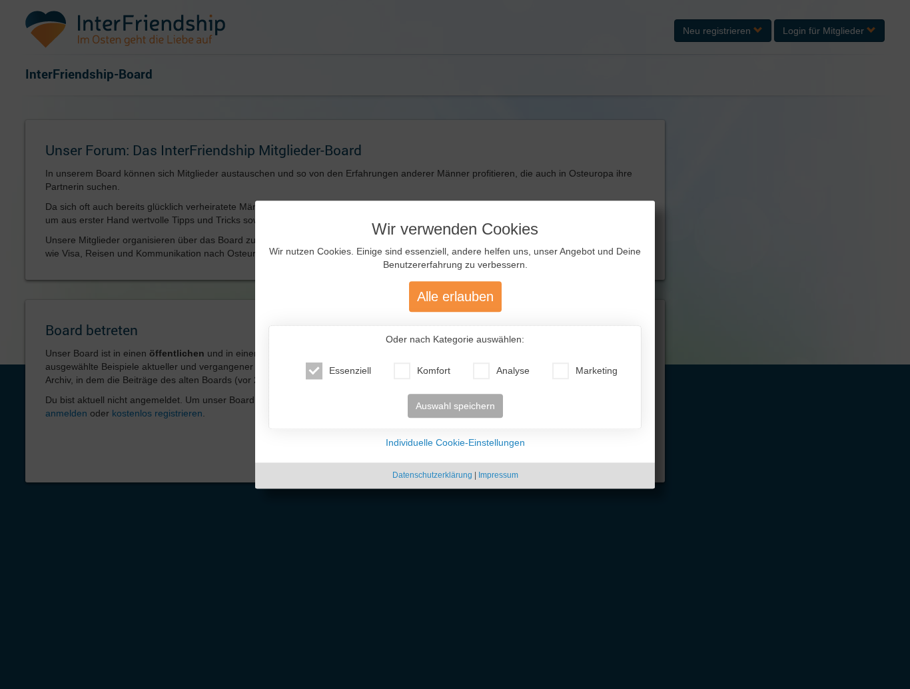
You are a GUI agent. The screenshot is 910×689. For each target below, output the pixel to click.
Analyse (513, 371)
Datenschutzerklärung (432, 475)
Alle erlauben (455, 297)
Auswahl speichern (455, 406)
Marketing (597, 371)
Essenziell (350, 371)
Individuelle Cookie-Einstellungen (455, 443)
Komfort (433, 371)
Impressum (498, 475)
